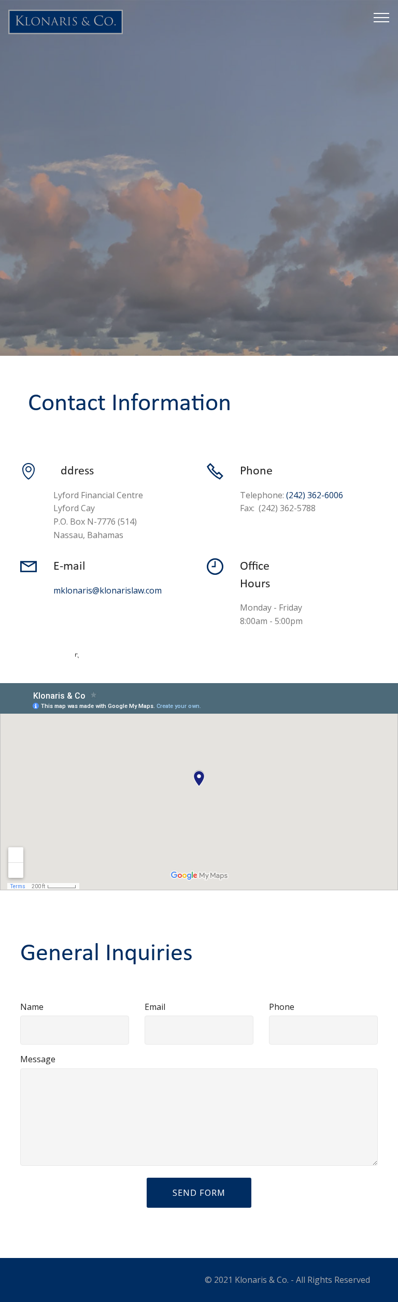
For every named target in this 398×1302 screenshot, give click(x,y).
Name (32, 1006)
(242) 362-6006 (314, 495)
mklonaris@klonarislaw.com (107, 590)
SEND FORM (199, 1192)
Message (37, 1059)
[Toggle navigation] (382, 17)
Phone (281, 1006)
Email (155, 1006)
